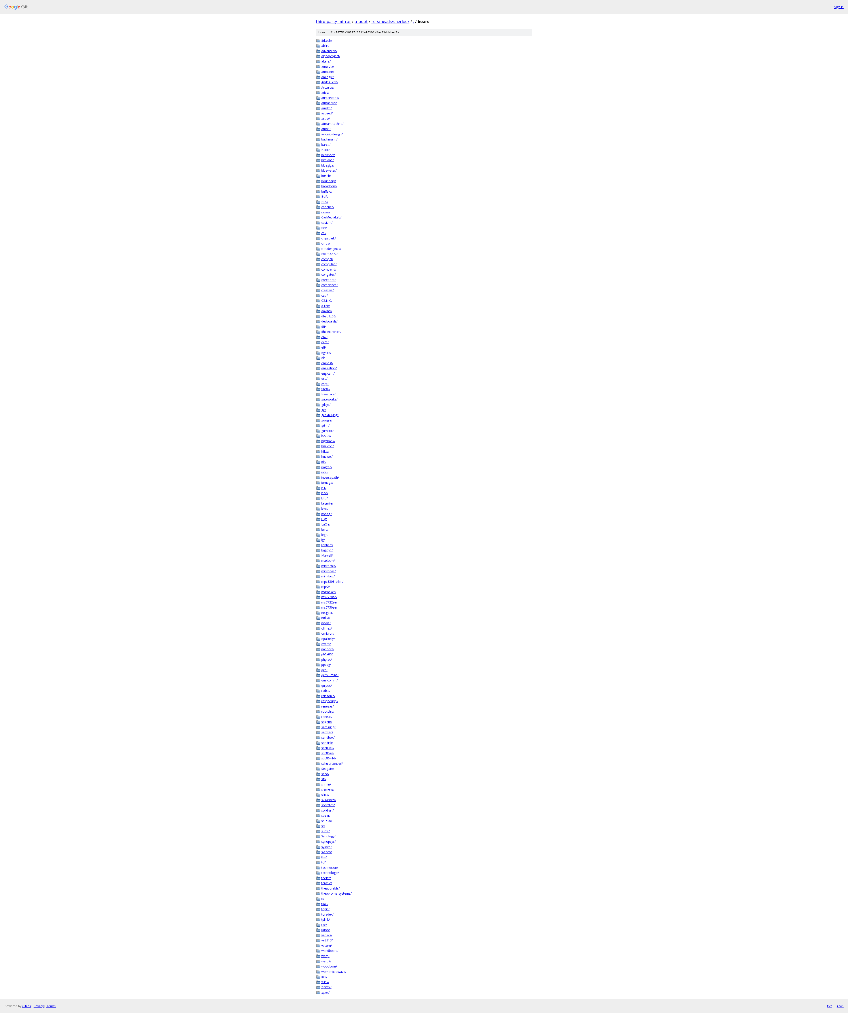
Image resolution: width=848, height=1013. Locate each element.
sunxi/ (325, 831)
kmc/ (324, 508)
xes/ (324, 977)
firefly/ (325, 389)
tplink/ (325, 919)
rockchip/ (327, 711)
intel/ (324, 472)
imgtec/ (326, 467)
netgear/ (327, 613)
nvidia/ (326, 623)
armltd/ (326, 108)
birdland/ (327, 160)
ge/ (323, 410)
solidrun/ (327, 810)
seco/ (325, 774)
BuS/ (324, 202)
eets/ (325, 342)
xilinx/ (325, 982)
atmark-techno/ (332, 123)
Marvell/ (327, 555)
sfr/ (323, 779)
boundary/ (328, 181)
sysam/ (326, 847)
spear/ (325, 815)
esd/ (324, 378)
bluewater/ (329, 170)
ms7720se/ (329, 597)
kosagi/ (326, 514)
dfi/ (323, 326)
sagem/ (326, 722)
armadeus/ (329, 103)
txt (829, 1006)
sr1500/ (326, 821)
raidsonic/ (328, 696)
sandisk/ (327, 743)
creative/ (327, 290)
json (840, 1006)
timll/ (324, 904)
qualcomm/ (329, 680)
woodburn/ (329, 966)
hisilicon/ (327, 446)
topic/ (325, 909)
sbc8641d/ (328, 758)
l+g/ (324, 519)
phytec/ (326, 659)
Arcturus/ (327, 87)
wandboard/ (330, 951)
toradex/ (327, 914)
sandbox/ (328, 737)
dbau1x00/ (328, 316)
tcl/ (323, 862)
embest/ (327, 363)
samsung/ (328, 727)
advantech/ (329, 51)
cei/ (323, 233)
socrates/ (328, 805)
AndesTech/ (329, 82)
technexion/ (329, 867)
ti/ (322, 899)
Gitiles (26, 1006)
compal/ (327, 259)
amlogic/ (327, 77)
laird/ (324, 529)
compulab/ (329, 264)
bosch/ (326, 176)
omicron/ (327, 633)
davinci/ (326, 311)
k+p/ (324, 498)
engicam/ (328, 373)
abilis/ (325, 46)
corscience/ (329, 285)
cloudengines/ (331, 249)
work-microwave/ (333, 971)
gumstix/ (327, 431)
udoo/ (325, 930)
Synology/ (328, 836)
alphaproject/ (330, 56)
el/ (323, 358)
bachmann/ (329, 139)
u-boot (361, 21)
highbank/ (328, 441)
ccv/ (324, 228)
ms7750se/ (329, 607)
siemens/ (327, 789)
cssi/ (324, 295)
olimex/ (326, 628)
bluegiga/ (327, 165)
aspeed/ (327, 113)
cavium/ (327, 222)
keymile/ (327, 503)
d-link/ (325, 306)
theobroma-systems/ (336, 893)
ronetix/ (326, 717)
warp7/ (326, 961)
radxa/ (325, 691)
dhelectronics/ (331, 332)
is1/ (323, 488)
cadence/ (327, 207)
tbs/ (324, 857)
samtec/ (327, 732)
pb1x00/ (327, 654)
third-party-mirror (333, 21)
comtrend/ (328, 269)
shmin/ (326, 784)
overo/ (326, 644)
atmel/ (326, 129)
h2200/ (326, 436)
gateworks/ (329, 399)
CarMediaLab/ (331, 217)
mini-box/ (328, 576)
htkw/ (325, 451)
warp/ (325, 956)
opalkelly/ (328, 639)
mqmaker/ (328, 592)
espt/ (325, 384)
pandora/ (327, 649)
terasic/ (326, 883)
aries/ (325, 92)
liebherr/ (327, 545)
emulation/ (329, 368)
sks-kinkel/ (328, 800)
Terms (51, 1006)
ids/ (323, 462)
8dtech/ (326, 40)
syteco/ (326, 852)
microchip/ (328, 566)
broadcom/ (329, 186)
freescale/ (328, 394)
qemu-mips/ (330, 675)
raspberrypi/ (329, 701)
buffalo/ (326, 191)
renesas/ (327, 706)
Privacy (39, 1006)
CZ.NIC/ (326, 300)
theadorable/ (330, 888)
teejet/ (326, 878)
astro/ (325, 118)
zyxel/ (325, 992)
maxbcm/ (328, 560)
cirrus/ (325, 243)
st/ (323, 826)
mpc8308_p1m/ (332, 581)
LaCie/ (325, 524)
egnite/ (326, 353)
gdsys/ (326, 404)
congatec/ (328, 274)
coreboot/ (328, 280)
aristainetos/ (330, 98)
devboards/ (329, 321)
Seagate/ (327, 768)
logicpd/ (327, 550)
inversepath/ (330, 477)
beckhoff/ (328, 155)
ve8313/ (327, 940)
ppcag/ (326, 664)
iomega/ (327, 482)
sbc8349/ (327, 748)
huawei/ (327, 456)
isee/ (324, 493)
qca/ (324, 670)
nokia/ (325, 618)
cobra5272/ (329, 254)
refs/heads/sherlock (390, 21)
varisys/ (326, 935)
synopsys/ (328, 841)
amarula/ (327, 66)
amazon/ (327, 72)
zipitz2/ (326, 987)
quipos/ (326, 685)
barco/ (326, 144)
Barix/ (325, 150)
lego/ (325, 535)
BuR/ (324, 196)
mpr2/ (325, 586)
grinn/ (325, 425)
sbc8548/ (327, 753)
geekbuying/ (330, 415)
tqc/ (324, 925)
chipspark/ (328, 238)
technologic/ (330, 873)
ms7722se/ (329, 602)
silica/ (325, 795)
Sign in (839, 7)
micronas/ (328, 571)
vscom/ (326, 945)
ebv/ (324, 337)
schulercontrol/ (332, 763)
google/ (326, 420)
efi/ (323, 347)
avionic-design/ (332, 134)
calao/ (325, 212)
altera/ (326, 61)
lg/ (323, 540)
